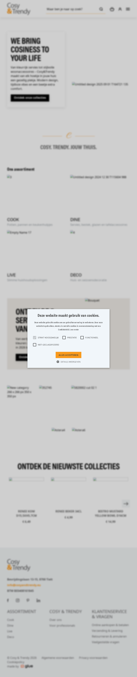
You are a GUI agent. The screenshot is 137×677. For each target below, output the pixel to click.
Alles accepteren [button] (68, 355)
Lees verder (74, 329)
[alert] (68, 338)
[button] (68, 338)
